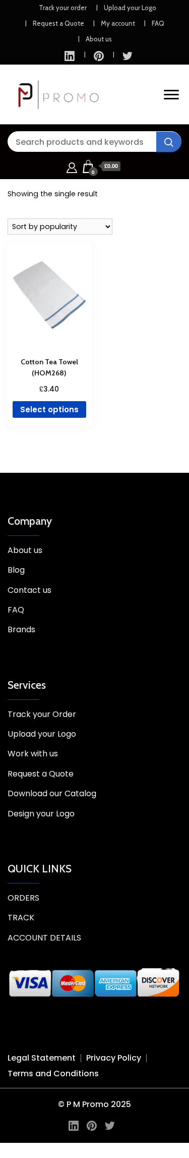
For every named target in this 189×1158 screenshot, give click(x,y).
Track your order (63, 8)
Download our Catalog (52, 793)
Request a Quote (58, 23)
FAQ (158, 23)
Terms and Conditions (53, 1073)
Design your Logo (41, 813)
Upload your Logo (130, 8)
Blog (16, 570)
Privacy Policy (113, 1058)
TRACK (21, 917)
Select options (49, 409)
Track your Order (42, 714)
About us (99, 39)
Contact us (29, 590)
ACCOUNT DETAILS (44, 938)
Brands (21, 629)
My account (118, 23)
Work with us (33, 753)
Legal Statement (42, 1058)
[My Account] (72, 166)
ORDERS (23, 898)
